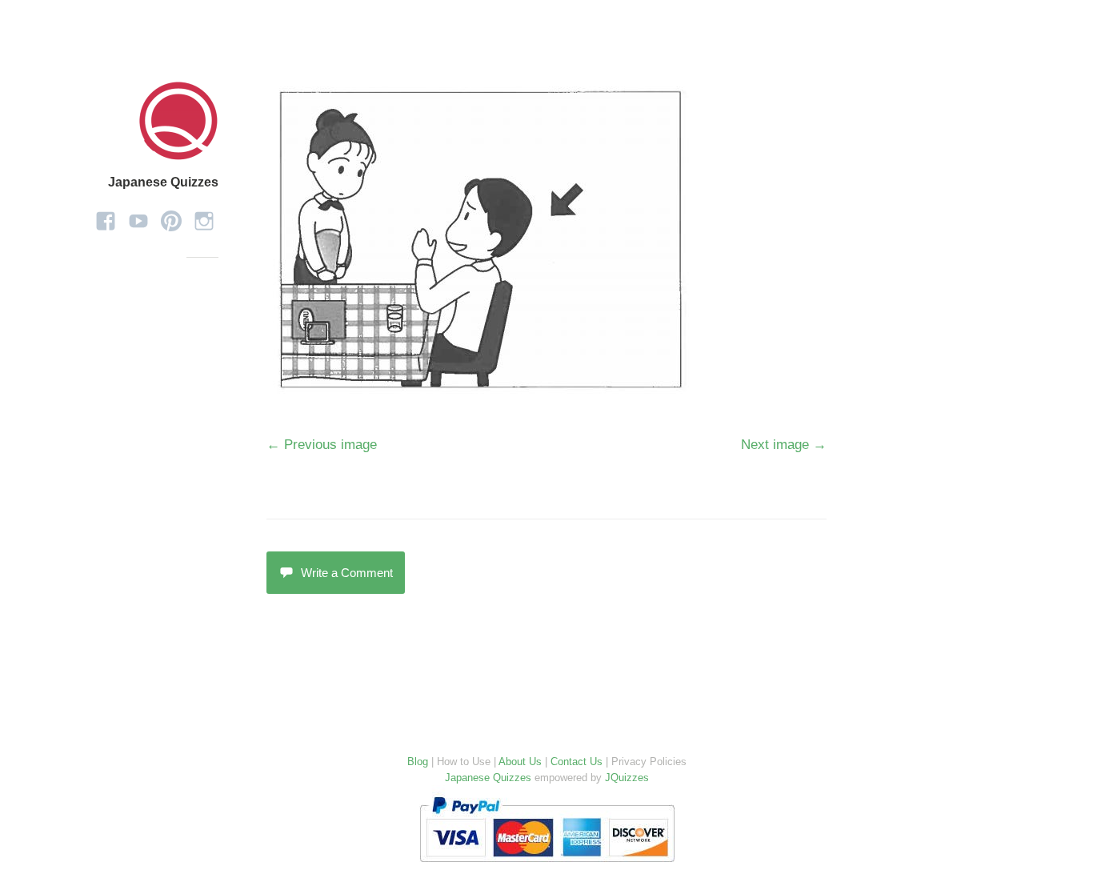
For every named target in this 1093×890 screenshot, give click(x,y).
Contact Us (577, 762)
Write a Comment (347, 572)
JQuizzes (627, 778)
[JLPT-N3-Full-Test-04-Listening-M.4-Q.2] (484, 391)
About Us (520, 762)
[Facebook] (105, 215)
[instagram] (204, 215)
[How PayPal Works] (547, 866)
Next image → (784, 444)
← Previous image (321, 444)
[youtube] (138, 215)
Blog (417, 762)
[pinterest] (171, 215)
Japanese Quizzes (163, 182)
